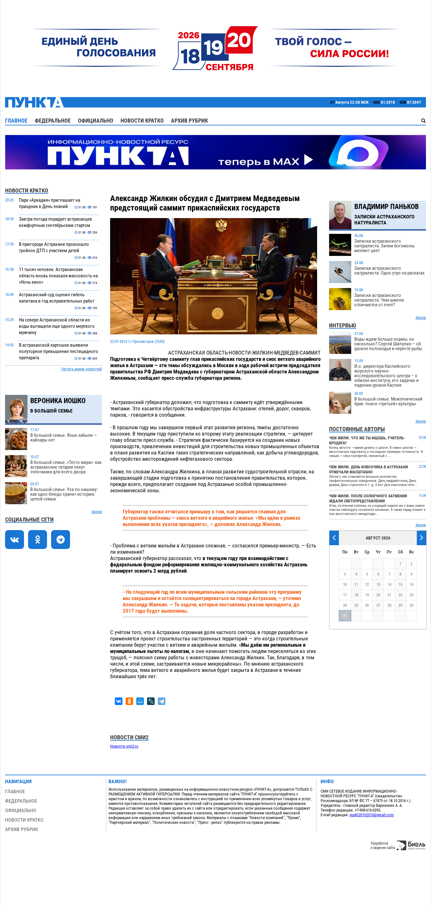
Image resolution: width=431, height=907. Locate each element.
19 (367, 594)
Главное (16, 120)
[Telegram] (161, 701)
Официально (95, 120)
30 (411, 605)
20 (378, 594)
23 (411, 594)
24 (345, 605)
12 (367, 584)
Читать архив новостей (81, 369)
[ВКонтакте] (118, 701)
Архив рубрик (189, 120)
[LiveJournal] (151, 701)
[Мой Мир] (140, 701)
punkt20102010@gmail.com (372, 814)
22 (400, 594)
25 (356, 605)
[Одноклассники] (129, 701)
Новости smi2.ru (124, 746)
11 (356, 584)
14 (389, 584)
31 (345, 615)
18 (356, 594)
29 (400, 605)
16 (411, 584)
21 (389, 594)
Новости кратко (142, 120)
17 (345, 594)
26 (367, 605)
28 (389, 605)
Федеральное (53, 120)
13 (378, 584)
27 (378, 605)
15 (400, 584)
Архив (97, 511)
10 (345, 584)
